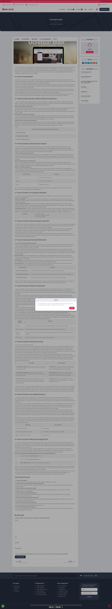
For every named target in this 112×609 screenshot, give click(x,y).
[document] (56, 304)
